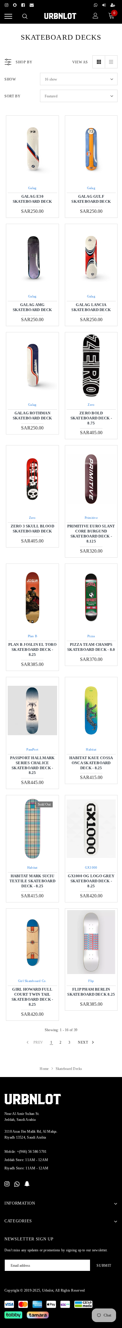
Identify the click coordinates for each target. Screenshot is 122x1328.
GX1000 (91, 867)
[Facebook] (23, 4)
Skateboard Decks (69, 1069)
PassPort (32, 749)
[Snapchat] (27, 1184)
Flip (91, 981)
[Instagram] (6, 4)
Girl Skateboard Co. (32, 981)
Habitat (91, 749)
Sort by (12, 96)
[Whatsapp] (95, 4)
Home (44, 1069)
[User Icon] (95, 16)
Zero (91, 404)
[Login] (104, 4)
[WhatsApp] (17, 1184)
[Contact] (31, 4)
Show (10, 79)
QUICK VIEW (32, 149)
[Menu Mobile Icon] (8, 16)
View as (80, 62)
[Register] (113, 4)
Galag (32, 188)
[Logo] (60, 15)
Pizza (91, 636)
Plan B (32, 636)
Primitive (91, 517)
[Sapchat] (15, 4)
